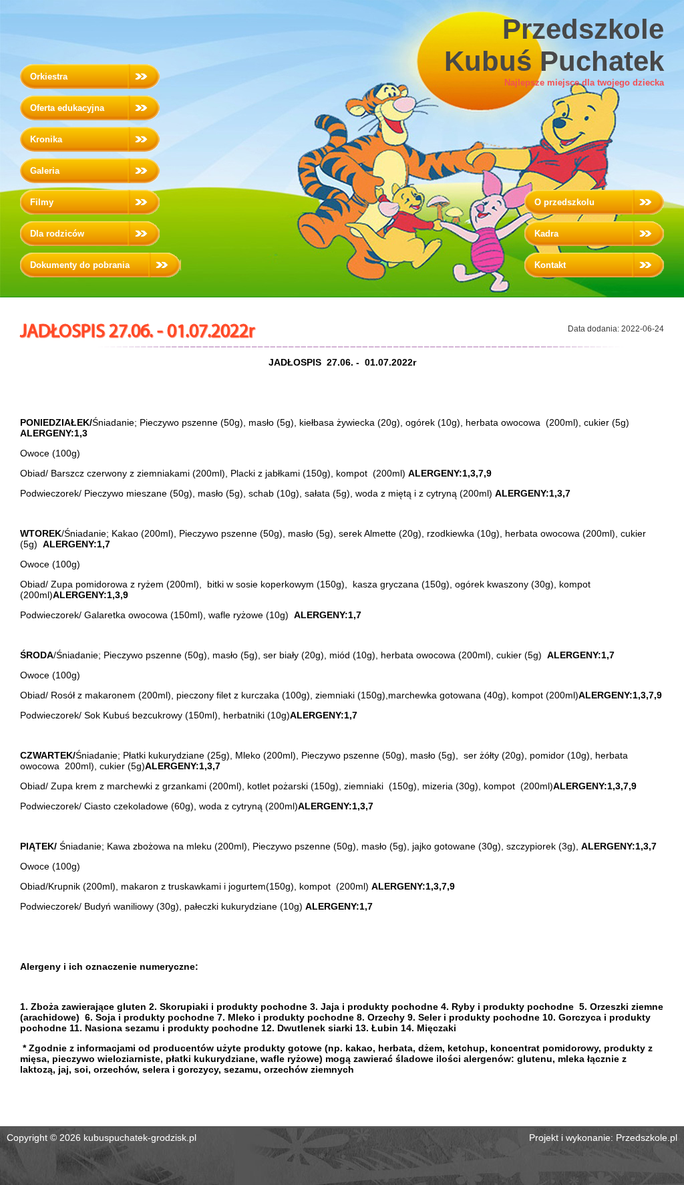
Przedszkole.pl (646, 1137)
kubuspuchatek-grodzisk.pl (139, 1137)
